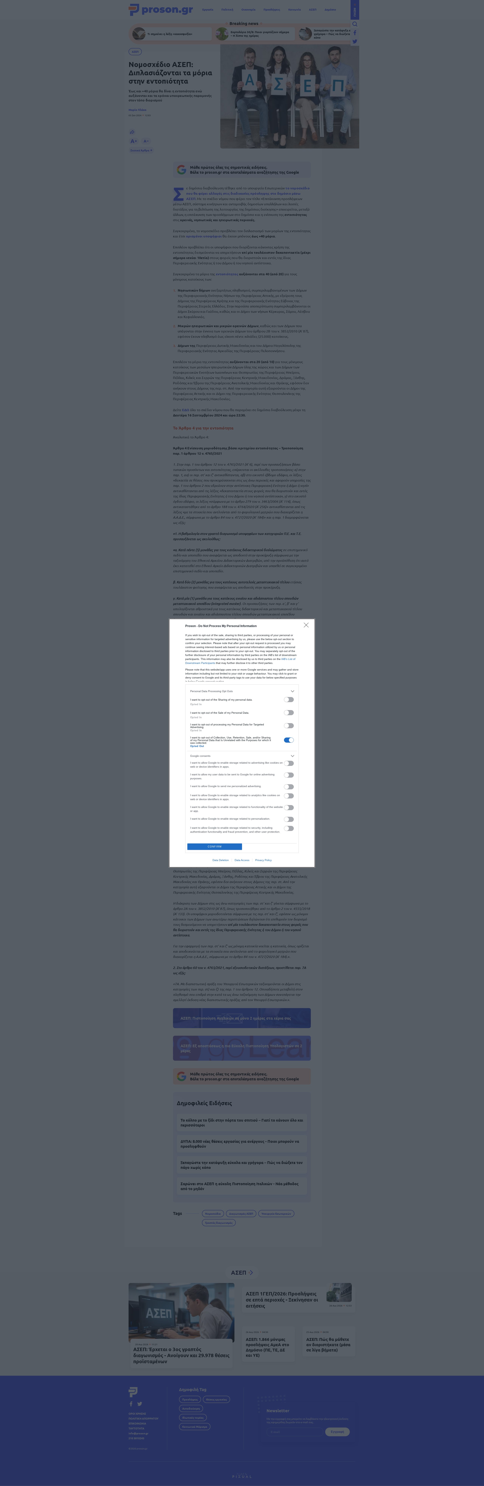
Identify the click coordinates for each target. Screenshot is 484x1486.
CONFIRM (215, 846)
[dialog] (242, 743)
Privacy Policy (263, 860)
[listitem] (242, 691)
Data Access (242, 860)
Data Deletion (221, 860)
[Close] (307, 626)
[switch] (289, 699)
